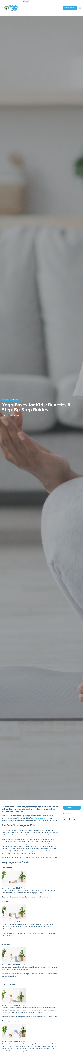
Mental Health (14, 399)
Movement (5, 399)
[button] (80, 8)
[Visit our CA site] (24, 1)
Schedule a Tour (69, 8)
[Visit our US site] (27, 1)
